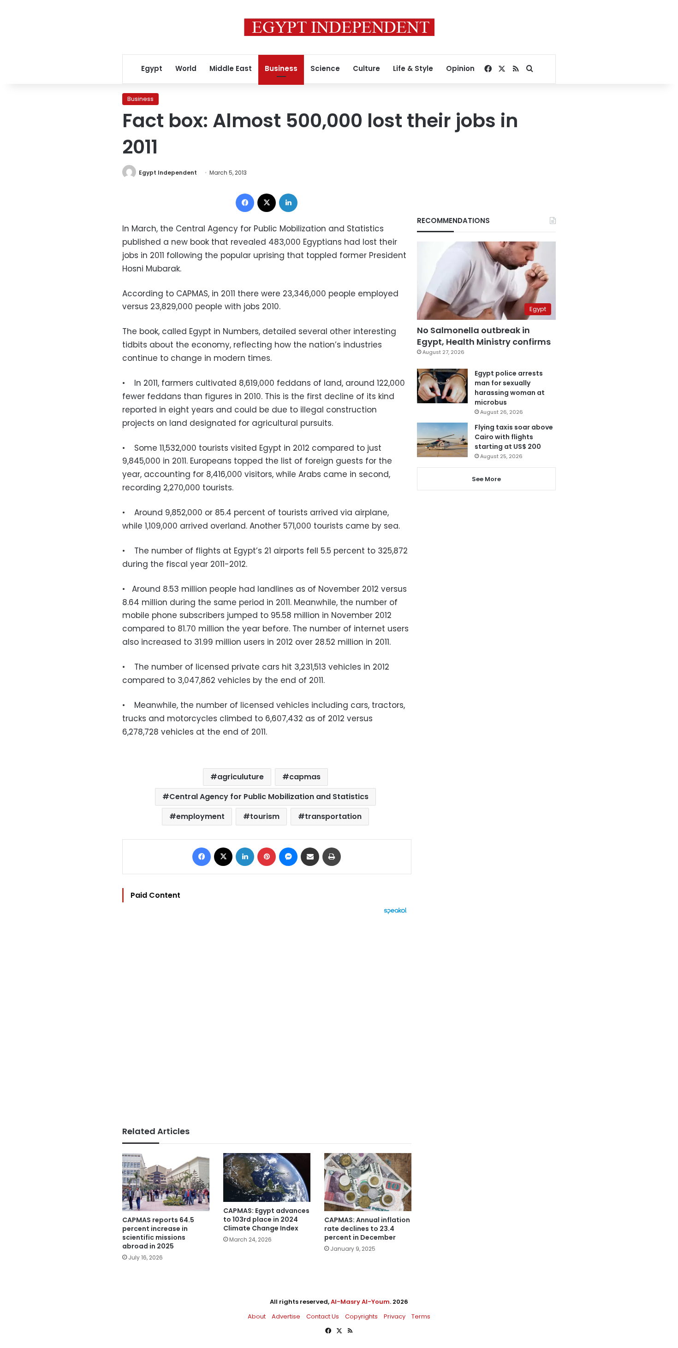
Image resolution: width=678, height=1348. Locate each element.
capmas (305, 776)
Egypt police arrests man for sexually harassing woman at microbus (510, 388)
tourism (265, 816)
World (185, 68)
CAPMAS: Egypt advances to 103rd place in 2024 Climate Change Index (266, 1219)
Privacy (394, 1316)
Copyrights (361, 1316)
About (257, 1316)
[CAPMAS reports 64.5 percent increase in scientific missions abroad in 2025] (165, 1182)
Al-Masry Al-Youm (360, 1301)
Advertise (286, 1316)
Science (325, 68)
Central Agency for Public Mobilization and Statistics (269, 796)
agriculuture (240, 776)
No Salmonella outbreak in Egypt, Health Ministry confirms (484, 335)
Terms (420, 1316)
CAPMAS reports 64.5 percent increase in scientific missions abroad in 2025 (158, 1233)
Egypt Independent (168, 173)
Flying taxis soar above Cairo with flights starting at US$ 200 (514, 437)
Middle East (230, 68)
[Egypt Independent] (339, 27)
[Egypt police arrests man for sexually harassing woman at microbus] (442, 386)
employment (200, 816)
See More (486, 479)
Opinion (460, 68)
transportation (333, 816)
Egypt (151, 68)
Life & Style (413, 68)
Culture (366, 68)
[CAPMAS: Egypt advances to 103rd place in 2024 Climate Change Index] (266, 1177)
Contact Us (322, 1316)
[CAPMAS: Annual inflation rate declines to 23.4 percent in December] (367, 1182)
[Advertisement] (266, 1015)
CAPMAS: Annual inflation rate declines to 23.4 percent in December (367, 1228)
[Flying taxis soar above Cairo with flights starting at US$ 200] (442, 440)
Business (281, 68)
